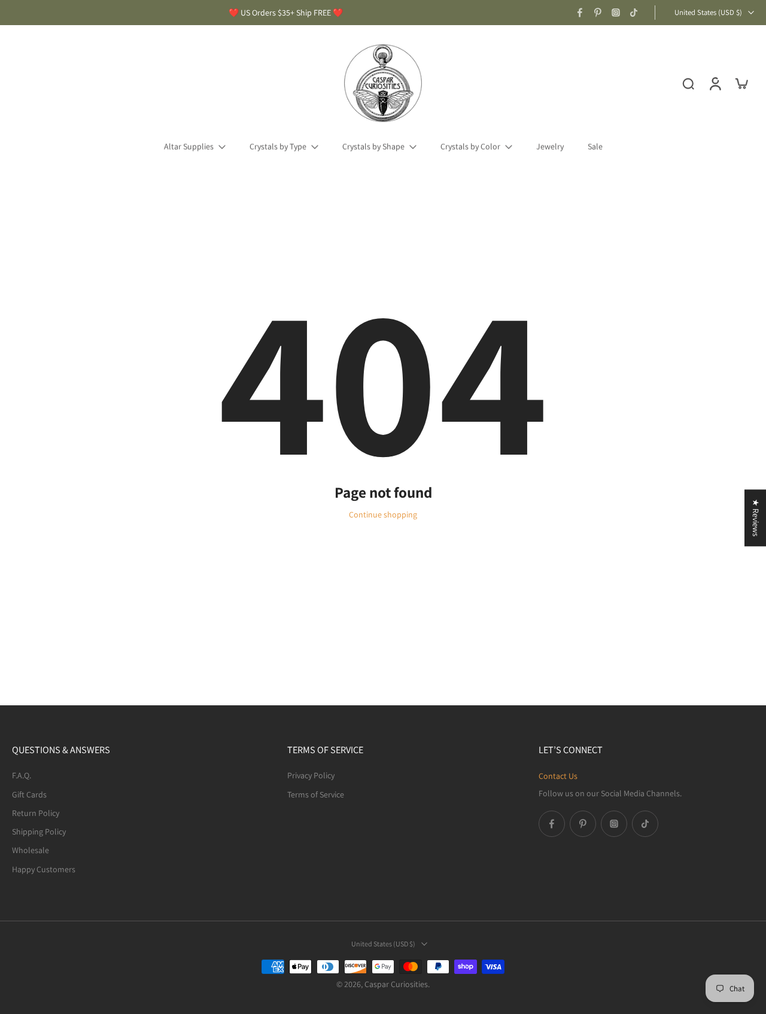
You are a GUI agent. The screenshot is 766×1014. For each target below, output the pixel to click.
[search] (688, 83)
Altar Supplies (189, 146)
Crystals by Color (470, 146)
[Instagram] (616, 12)
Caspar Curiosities (396, 984)
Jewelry (550, 146)
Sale (595, 146)
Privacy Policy (311, 775)
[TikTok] (634, 12)
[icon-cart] (741, 83)
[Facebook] (580, 12)
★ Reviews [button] (755, 518)
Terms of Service (315, 793)
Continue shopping (383, 514)
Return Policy (35, 812)
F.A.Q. (21, 775)
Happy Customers (43, 868)
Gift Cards (29, 793)
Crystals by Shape (373, 146)
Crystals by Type (278, 146)
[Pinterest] (598, 12)
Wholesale (30, 850)
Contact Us (558, 776)
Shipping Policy (39, 831)
